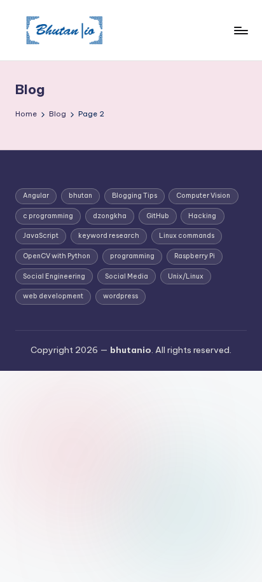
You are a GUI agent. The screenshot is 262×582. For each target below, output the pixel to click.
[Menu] (240, 30)
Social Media (126, 276)
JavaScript (41, 236)
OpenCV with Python (56, 256)
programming (132, 256)
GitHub (157, 216)
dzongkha (110, 216)
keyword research (108, 236)
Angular (36, 195)
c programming (48, 216)
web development (53, 296)
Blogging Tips (134, 195)
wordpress (120, 296)
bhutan (80, 195)
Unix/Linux (185, 276)
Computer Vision (203, 195)
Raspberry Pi (194, 256)
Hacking (202, 216)
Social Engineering (54, 276)
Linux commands (186, 236)
